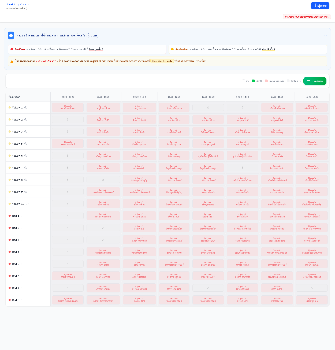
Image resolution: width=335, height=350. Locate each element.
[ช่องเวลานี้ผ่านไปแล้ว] (208, 107)
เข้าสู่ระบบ (320, 5)
